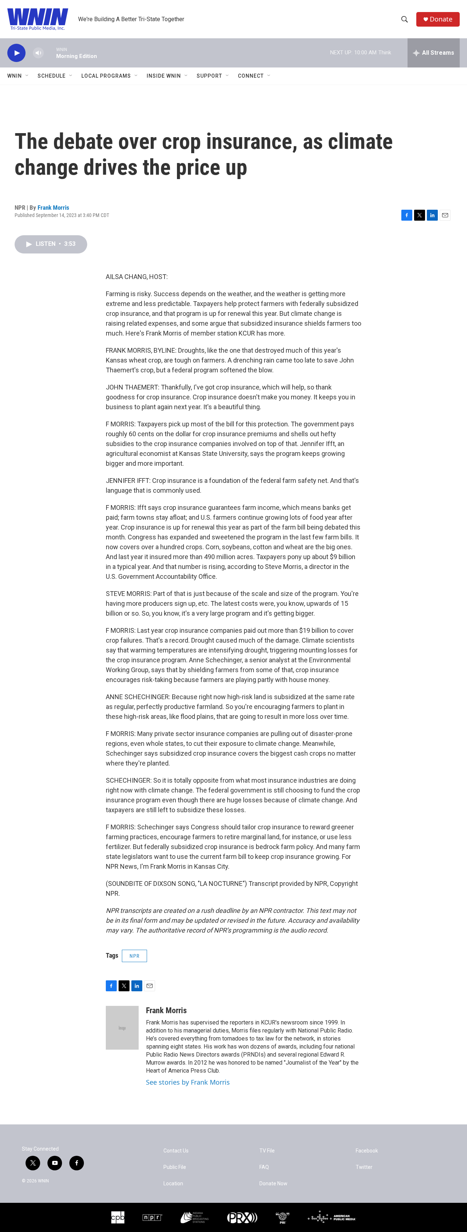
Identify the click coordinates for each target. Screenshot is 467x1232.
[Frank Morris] (122, 1028)
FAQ (264, 1167)
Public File (174, 1167)
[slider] (50, 53)
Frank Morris (53, 207)
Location (173, 1183)
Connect (251, 76)
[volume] (38, 53)
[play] (16, 53)
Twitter (364, 1167)
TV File (267, 1151)
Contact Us (176, 1151)
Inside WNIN (164, 76)
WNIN (14, 76)
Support (209, 76)
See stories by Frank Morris (188, 1082)
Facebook (367, 1151)
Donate (441, 19)
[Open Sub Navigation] (27, 76)
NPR (134, 956)
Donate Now (273, 1183)
